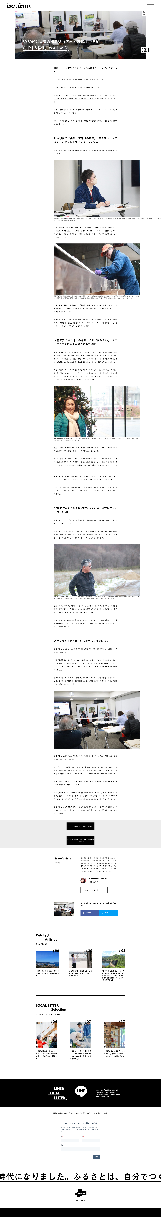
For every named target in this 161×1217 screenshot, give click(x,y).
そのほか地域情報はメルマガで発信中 (80, 826)
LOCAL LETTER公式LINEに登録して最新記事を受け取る (80, 840)
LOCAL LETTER (19, 6)
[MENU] (151, 5)
